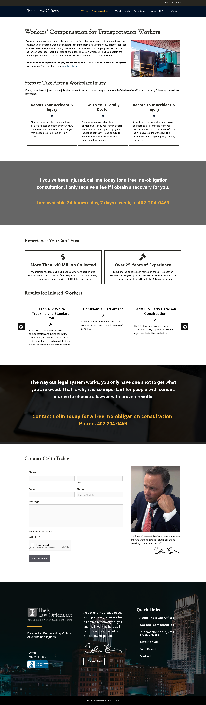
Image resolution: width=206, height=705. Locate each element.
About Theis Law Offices (156, 618)
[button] (184, 326)
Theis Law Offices (42, 11)
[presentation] (50, 545)
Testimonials (122, 11)
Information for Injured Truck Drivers (156, 633)
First (31, 482)
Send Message (40, 558)
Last (79, 482)
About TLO (157, 11)
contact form (70, 66)
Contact (175, 11)
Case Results (140, 11)
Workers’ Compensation (94, 11)
